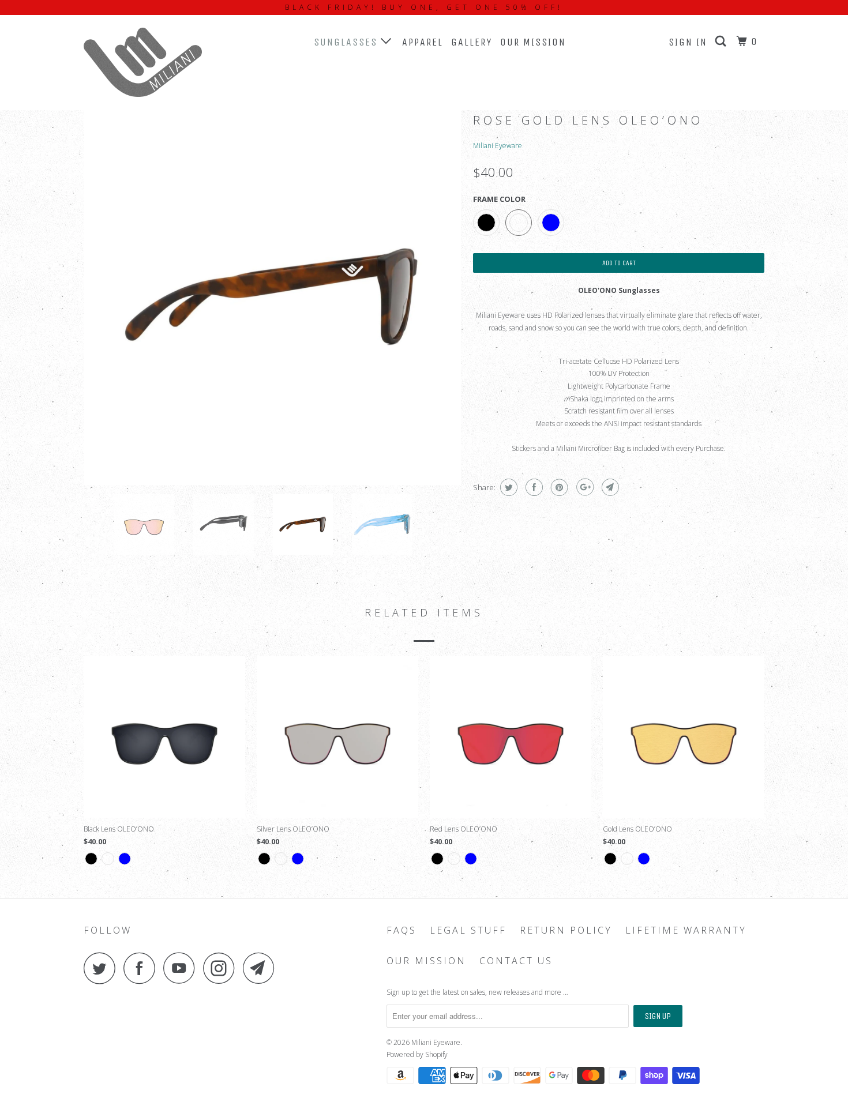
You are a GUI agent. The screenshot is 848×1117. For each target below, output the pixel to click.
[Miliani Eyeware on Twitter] (103, 968)
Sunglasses (347, 42)
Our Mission (533, 42)
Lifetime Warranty (685, 930)
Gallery (471, 42)
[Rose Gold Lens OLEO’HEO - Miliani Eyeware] (272, 297)
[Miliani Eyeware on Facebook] (142, 968)
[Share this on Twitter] (507, 487)
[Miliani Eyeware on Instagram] (222, 968)
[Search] (722, 41)
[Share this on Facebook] (533, 487)
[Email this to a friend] (609, 487)
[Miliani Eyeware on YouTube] (182, 968)
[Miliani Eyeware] (143, 62)
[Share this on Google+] (583, 487)
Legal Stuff (468, 930)
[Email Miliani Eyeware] (262, 968)
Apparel (422, 42)
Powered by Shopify (417, 1054)
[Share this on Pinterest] (558, 487)
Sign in (688, 42)
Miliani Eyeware (497, 146)
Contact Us (516, 961)
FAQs (402, 930)
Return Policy (566, 930)
